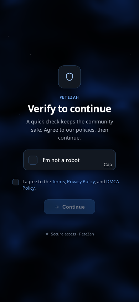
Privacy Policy (81, 182)
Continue (73, 207)
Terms (58, 182)
